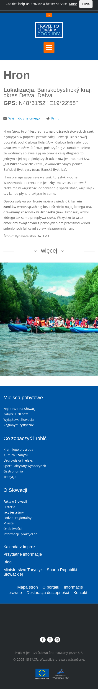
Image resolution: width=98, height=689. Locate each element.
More (73, 4)
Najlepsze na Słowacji (19, 409)
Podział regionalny (17, 518)
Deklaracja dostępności (47, 592)
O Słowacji (15, 490)
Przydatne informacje (22, 554)
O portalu (50, 587)
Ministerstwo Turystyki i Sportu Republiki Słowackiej (40, 572)
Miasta (8, 523)
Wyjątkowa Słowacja (18, 419)
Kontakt (80, 592)
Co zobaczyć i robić (24, 438)
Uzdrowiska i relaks (18, 460)
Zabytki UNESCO (15, 414)
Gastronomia (13, 471)
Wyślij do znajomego (24, 118)
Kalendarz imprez (19, 547)
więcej (49, 250)
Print (55, 118)
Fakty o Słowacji (15, 501)
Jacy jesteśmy (13, 512)
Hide (86, 4)
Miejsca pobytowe (23, 397)
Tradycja (9, 477)
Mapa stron (27, 587)
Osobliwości (12, 528)
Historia (9, 507)
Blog (7, 562)
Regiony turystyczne (18, 425)
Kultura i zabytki (15, 455)
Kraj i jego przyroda (18, 449)
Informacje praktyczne (20, 534)
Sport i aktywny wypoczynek (24, 466)
